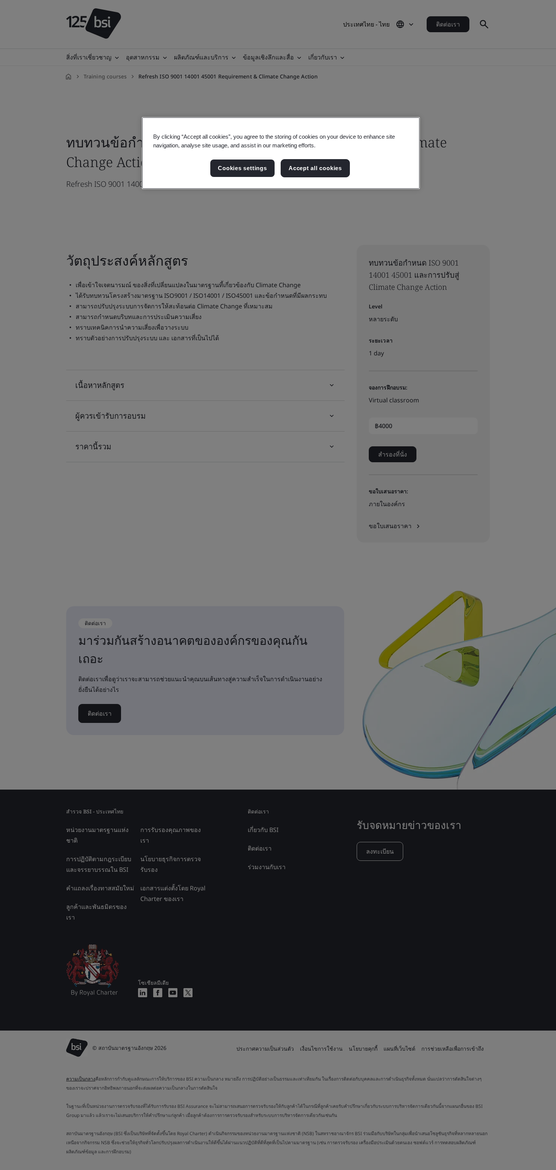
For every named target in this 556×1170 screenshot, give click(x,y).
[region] (281, 153)
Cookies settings (242, 168)
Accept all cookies (315, 168)
